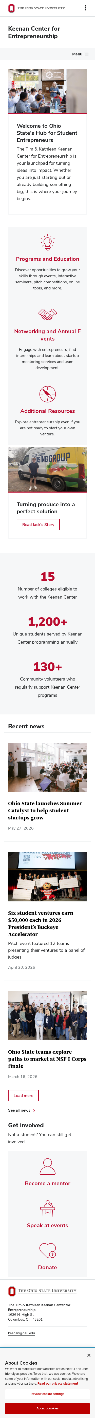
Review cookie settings (47, 1394)
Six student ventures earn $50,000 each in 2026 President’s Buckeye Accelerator (40, 923)
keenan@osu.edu (21, 1333)
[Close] (88, 1355)
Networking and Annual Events (47, 335)
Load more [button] (23, 1095)
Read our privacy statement (57, 1384)
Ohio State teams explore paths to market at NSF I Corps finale (47, 1059)
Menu (77, 54)
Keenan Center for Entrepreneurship (34, 32)
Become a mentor (47, 1183)
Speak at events (47, 1225)
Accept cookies (47, 1408)
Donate (47, 1267)
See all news (19, 1110)
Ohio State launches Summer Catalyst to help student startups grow (45, 810)
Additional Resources (47, 410)
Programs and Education (47, 258)
